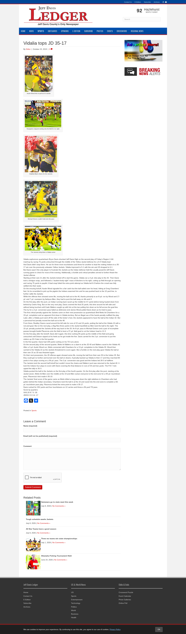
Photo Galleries (125, 600)
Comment (27, 446)
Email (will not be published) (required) (40, 436)
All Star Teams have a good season (41, 529)
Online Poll (123, 603)
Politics (74, 607)
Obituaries (52, 31)
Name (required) (30, 426)
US (72, 592)
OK (159, 629)
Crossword (122, 31)
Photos (100, 31)
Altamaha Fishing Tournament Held (56, 556)
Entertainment (76, 600)
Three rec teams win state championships (59, 539)
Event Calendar (125, 596)
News (31, 31)
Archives (157, 2)
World (73, 610)
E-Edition (138, 2)
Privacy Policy (115, 629)
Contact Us (128, 2)
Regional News (137, 31)
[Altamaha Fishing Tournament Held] (33, 562)
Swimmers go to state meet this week (57, 502)
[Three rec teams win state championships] (33, 545)
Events (110, 31)
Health (73, 617)
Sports (41, 31)
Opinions (65, 31)
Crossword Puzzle (126, 592)
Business (74, 614)
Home (23, 31)
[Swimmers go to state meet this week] (33, 508)
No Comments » (58, 506)
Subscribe (147, 2)
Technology (75, 603)
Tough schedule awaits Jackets (39, 519)
